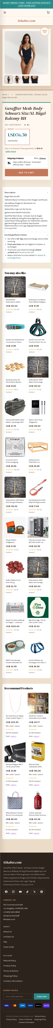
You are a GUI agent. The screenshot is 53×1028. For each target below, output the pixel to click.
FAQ (5, 942)
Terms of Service (10, 971)
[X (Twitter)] (34, 892)
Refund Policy (9, 960)
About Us (7, 931)
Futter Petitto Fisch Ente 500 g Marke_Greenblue (13, 581)
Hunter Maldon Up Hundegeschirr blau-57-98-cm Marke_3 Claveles (38, 661)
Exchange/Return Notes (16, 235)
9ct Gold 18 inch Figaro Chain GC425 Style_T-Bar (15, 717)
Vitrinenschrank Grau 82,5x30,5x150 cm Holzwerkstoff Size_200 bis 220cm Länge (37, 541)
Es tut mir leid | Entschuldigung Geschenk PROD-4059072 (12, 461)
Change (42, 158)
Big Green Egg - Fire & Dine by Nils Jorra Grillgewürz (37, 621)
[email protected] (26, 252)
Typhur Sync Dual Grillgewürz (35, 421)
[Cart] (48, 12)
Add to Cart (26, 172)
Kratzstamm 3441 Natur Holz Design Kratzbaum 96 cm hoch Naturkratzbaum (15, 501)
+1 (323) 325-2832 (11, 912)
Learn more (11, 151)
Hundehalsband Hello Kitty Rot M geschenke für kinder (37, 501)
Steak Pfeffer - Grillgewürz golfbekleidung (11, 541)
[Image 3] (26, 79)
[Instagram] (13, 892)
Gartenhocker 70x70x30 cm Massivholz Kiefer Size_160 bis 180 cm (37, 461)
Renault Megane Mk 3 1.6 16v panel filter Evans (14, 765)
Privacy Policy (9, 966)
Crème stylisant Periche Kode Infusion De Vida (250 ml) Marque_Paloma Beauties (37, 814)
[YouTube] (20, 892)
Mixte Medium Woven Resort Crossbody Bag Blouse (14, 814)
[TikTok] (27, 892)
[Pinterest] (41, 892)
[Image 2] (17, 79)
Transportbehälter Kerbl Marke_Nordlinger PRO (15, 421)
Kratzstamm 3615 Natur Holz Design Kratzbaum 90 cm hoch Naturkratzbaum (37, 581)
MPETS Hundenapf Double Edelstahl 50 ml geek (15, 661)
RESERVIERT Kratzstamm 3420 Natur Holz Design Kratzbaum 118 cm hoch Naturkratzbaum (14, 301)
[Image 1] (9, 79)
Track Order (8, 947)
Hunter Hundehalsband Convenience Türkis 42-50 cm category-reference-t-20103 (15, 341)
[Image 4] (34, 79)
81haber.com (26, 21)
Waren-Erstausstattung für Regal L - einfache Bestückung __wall (15, 621)
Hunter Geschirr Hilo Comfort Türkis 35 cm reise (37, 341)
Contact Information (13, 981)
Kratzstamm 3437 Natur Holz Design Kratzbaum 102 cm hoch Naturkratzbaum (37, 381)
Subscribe (41, 996)
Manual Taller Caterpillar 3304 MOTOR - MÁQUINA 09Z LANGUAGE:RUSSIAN (37, 765)
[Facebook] (6, 892)
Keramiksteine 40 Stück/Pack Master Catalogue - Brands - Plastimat (14, 381)
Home (4, 94)
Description (10, 192)
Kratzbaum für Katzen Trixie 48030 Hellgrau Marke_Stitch (37, 301)
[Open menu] (5, 12)
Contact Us (8, 937)
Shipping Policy (10, 976)
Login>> (13, 736)
